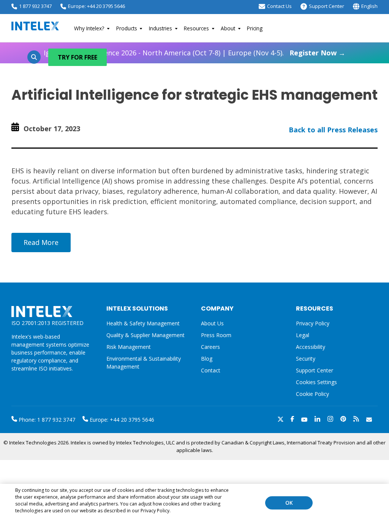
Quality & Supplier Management (145, 335)
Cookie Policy (312, 393)
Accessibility (310, 346)
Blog (206, 358)
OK (289, 502)
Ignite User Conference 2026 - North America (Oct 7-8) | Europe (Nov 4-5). (194, 52)
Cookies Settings (316, 382)
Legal (302, 335)
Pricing (254, 28)
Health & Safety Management (143, 323)
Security (305, 358)
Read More (41, 242)
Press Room (216, 335)
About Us (212, 323)
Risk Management (128, 346)
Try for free (77, 57)
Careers (210, 346)
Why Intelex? (89, 28)
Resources (196, 28)
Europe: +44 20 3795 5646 (96, 6)
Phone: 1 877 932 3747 (46, 419)
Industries (160, 28)
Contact (210, 370)
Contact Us (279, 6)
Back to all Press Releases (333, 129)
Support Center (326, 6)
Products (126, 28)
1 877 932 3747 (35, 6)
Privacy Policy (312, 323)
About (228, 28)
